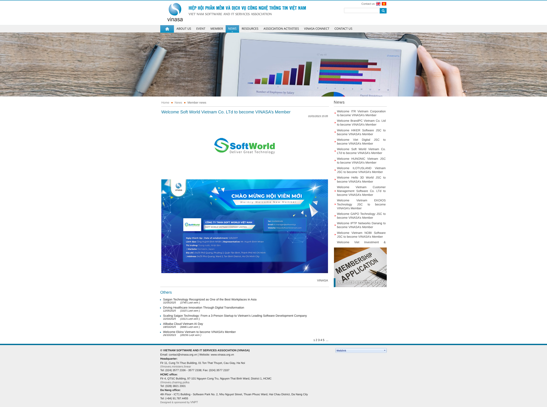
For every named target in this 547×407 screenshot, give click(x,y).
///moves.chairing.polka (174, 382)
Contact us (368, 3)
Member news (196, 102)
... (327, 340)
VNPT (194, 402)
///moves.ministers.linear (175, 366)
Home (165, 102)
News (178, 102)
